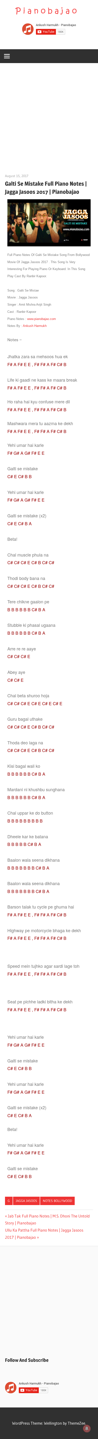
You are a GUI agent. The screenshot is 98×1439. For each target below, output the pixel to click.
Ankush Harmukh (35, 326)
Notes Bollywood (57, 1201)
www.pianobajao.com (41, 319)
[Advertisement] (49, 114)
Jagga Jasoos (26, 1201)
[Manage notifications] (87, 1428)
